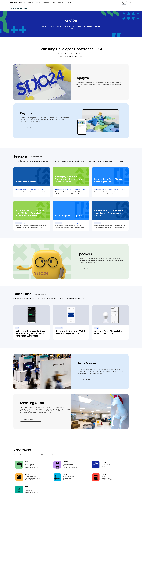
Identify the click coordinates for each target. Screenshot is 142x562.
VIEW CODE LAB (39, 294)
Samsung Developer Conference (19, 8)
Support (69, 3)
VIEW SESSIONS (36, 157)
